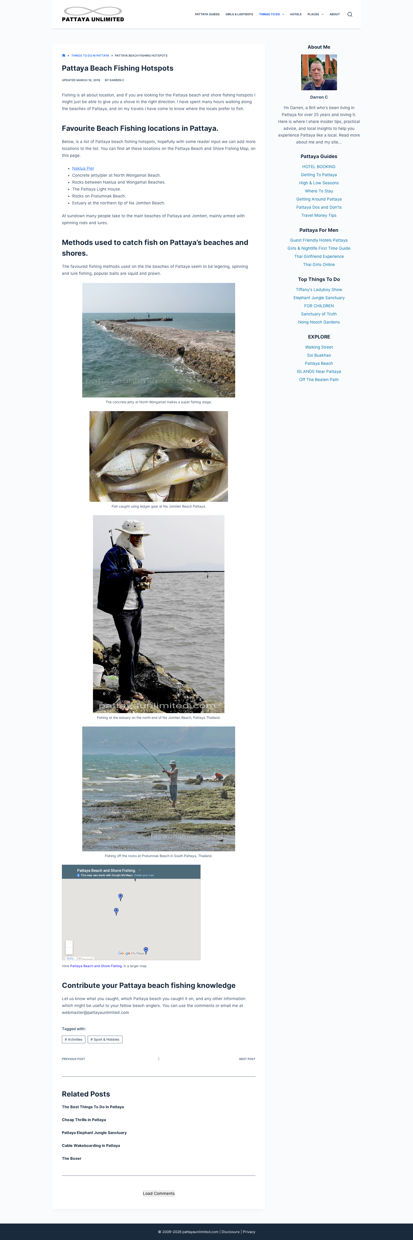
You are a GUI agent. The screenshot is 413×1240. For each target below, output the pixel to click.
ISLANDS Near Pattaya (319, 371)
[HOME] (63, 55)
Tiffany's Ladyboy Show (319, 289)
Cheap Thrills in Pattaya (84, 1119)
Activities (73, 1039)
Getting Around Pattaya (319, 199)
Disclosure (231, 1231)
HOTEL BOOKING (319, 166)
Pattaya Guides (207, 14)
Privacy (249, 1231)
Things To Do (269, 14)
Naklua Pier (83, 168)
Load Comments (159, 1193)
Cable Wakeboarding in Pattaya (91, 1145)
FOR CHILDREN (319, 305)
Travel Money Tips (319, 215)
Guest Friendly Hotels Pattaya (319, 240)
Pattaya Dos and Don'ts (319, 207)
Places (313, 14)
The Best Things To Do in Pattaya (93, 1106)
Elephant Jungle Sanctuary (319, 297)
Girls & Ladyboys (239, 14)
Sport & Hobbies (105, 1039)
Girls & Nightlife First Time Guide (319, 248)
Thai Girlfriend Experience (319, 256)
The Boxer (72, 1158)
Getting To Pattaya (319, 174)
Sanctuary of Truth (319, 314)
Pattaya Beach (319, 363)
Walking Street (319, 347)
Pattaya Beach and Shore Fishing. (96, 966)
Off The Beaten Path (319, 379)
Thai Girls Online (319, 264)
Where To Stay (319, 191)
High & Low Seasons (319, 182)
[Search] (350, 14)
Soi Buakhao (319, 355)
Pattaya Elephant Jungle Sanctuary (94, 1132)
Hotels (296, 14)
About (335, 14)
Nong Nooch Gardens (319, 322)
